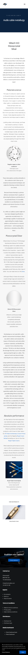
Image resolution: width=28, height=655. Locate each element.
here (23, 271)
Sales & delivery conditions (10, 612)
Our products (7, 594)
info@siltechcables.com (9, 583)
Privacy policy (7, 609)
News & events (8, 598)
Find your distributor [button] (14, 560)
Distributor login (8, 623)
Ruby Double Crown (14, 521)
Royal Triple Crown (13, 440)
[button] (24, 4)
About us (6, 596)
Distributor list (7, 621)
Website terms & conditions (11, 607)
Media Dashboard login (11, 632)
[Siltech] (5, 4)
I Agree (22, 652)
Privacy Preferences (6, 652)
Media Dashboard (10, 634)
